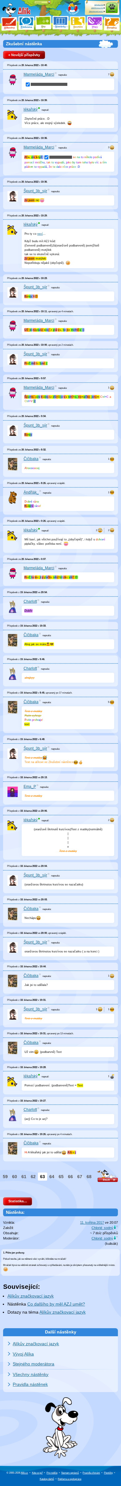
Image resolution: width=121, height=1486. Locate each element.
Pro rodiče (52, 1472)
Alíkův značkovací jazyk (30, 1295)
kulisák (111, 1243)
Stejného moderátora (33, 1363)
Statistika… (17, 1201)
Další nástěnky (60, 1331)
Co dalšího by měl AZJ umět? (56, 1304)
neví (40, 233)
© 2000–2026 (17, 1472)
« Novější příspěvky (24, 55)
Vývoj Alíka (23, 1353)
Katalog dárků (47, 1479)
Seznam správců (70, 1472)
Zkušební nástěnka (24, 44)
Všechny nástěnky (30, 1374)
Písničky (108, 1472)
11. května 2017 (92, 1222)
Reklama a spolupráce (69, 1479)
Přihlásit (111, 11)
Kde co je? (37, 1472)
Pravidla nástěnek (30, 1384)
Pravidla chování (91, 1472)
